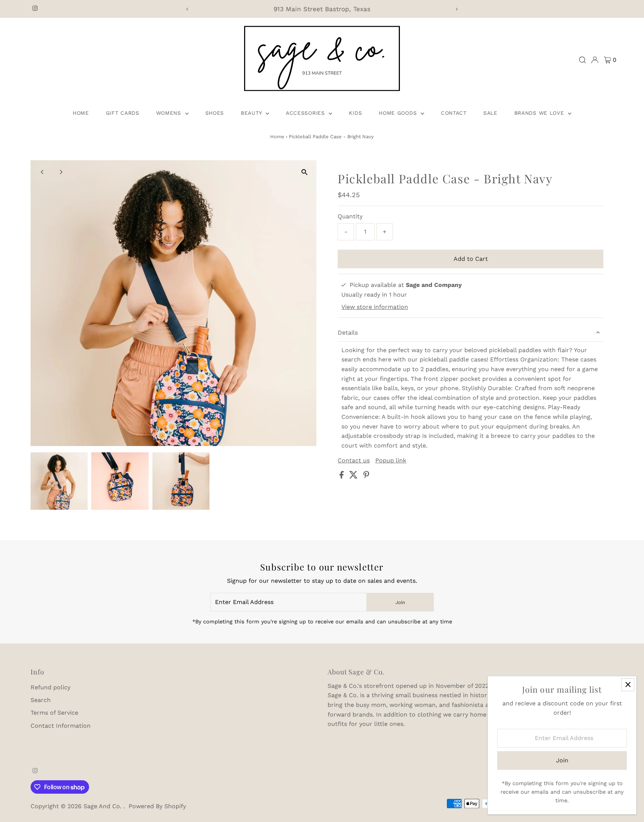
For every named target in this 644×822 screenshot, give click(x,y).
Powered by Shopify (157, 806)
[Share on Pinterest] (366, 476)
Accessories (306, 113)
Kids (355, 113)
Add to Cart (471, 258)
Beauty (252, 113)
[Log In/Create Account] (594, 60)
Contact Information (61, 725)
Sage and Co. (103, 806)
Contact (454, 113)
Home (81, 113)
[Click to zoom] (304, 172)
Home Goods (399, 113)
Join (400, 602)
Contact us (354, 461)
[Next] (456, 9)
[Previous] (187, 9)
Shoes (214, 113)
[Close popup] (627, 684)
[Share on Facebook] (342, 476)
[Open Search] (582, 60)
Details (348, 332)
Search (41, 700)
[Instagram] (35, 9)
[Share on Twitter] (354, 476)
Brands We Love (540, 113)
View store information (374, 307)
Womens (169, 113)
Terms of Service (54, 712)
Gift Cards (122, 113)
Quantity (350, 216)
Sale (490, 113)
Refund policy (50, 687)
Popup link (390, 461)
